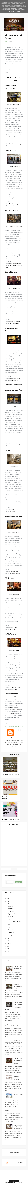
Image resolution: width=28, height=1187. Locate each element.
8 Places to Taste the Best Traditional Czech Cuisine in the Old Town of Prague (14, 1042)
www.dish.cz (12, 511)
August (10, 916)
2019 (8, 898)
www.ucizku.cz (12, 446)
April (9, 927)
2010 (8, 948)
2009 (8, 951)
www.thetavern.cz (13, 689)
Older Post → (22, 868)
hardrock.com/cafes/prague (16, 226)
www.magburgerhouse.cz (15, 146)
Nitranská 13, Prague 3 (14, 571)
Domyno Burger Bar (16, 709)
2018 (8, 901)
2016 (8, 938)
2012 (8, 946)
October (10, 911)
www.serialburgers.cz (14, 323)
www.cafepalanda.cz (14, 205)
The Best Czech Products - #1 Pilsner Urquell (18, 1127)
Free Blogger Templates (14, 1180)
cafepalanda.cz (16, 166)
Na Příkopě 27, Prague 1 (15, 378)
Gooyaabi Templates (10, 1182)
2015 (8, 941)
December (11, 906)
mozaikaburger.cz (16, 532)
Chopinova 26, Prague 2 (15, 687)
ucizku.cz (16, 406)
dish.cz (16, 466)
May (9, 924)
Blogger (17, 1152)
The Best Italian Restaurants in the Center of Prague (18, 1061)
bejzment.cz (16, 594)
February (10, 932)
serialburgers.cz (16, 288)
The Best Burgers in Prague (14, 921)
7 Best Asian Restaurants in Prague (18, 986)
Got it (18, 11)
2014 (8, 943)
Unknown (14, 738)
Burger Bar (12, 707)
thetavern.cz (16, 650)
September (11, 914)
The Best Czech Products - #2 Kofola (18, 968)
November (11, 908)
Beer (6, 41)
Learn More (12, 11)
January (10, 935)
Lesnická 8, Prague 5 (14, 627)
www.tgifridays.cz (13, 380)
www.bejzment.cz (13, 629)
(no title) (7, 1110)
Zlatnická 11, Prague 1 (14, 204)
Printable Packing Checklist (16, 1078)
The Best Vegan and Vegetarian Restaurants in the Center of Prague (13, 1006)
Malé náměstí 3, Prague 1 (15, 263)
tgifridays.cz (16, 347)
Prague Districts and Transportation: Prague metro (12, 1024)
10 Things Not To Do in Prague (18, 1095)
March (10, 930)
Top (14, 1184)
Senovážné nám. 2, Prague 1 (16, 144)
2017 (8, 904)
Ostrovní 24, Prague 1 (14, 321)
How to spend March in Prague (10, 819)
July (9, 919)
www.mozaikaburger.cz (14, 573)
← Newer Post (6, 868)
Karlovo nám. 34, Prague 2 (15, 444)
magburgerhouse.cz (16, 104)
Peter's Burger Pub (9, 713)
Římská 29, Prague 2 (14, 509)
